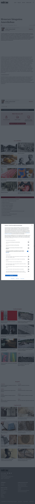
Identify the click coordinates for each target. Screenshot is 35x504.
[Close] (32, 225)
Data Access (17, 278)
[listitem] (17, 240)
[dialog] (17, 252)
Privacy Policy (22, 278)
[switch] (28, 242)
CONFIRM (11, 275)
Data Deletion (13, 278)
